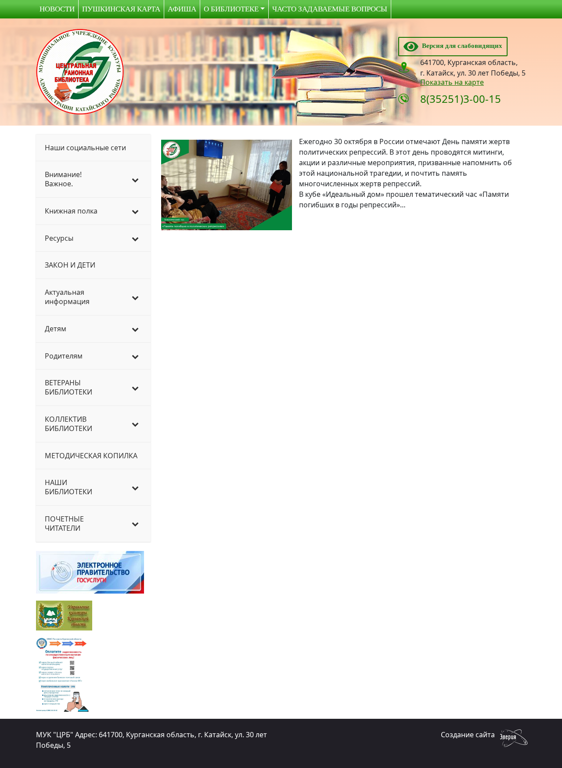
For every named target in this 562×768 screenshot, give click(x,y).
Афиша (182, 9)
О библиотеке (231, 9)
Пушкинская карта (121, 9)
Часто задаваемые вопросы (329, 9)
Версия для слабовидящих (460, 45)
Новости (57, 9)
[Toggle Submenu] (135, 179)
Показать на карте (452, 82)
